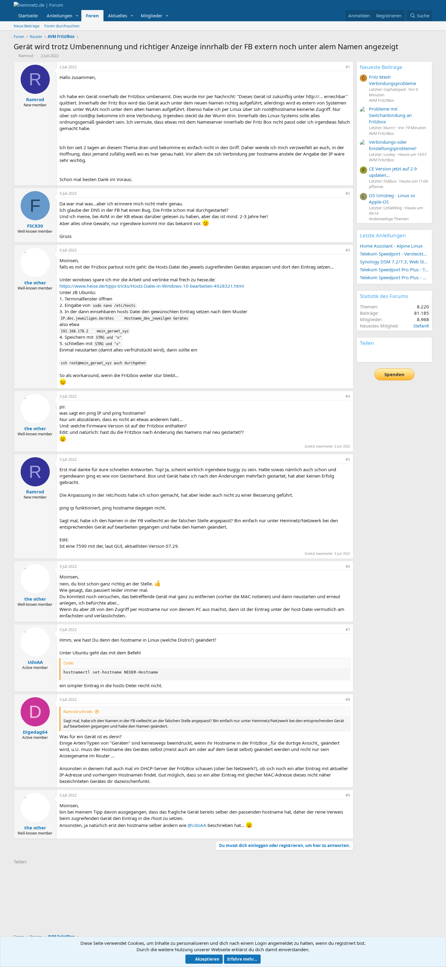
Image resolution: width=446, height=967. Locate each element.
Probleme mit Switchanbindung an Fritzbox (390, 115)
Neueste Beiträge (381, 66)
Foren (92, 15)
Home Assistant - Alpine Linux (391, 246)
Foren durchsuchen (61, 26)
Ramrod (26, 55)
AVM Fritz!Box (381, 100)
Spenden (394, 374)
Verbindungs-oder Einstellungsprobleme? (393, 145)
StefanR (421, 326)
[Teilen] (339, 67)
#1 (348, 67)
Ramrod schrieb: (78, 711)
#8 (348, 699)
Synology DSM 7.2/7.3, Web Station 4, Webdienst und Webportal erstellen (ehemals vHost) (394, 262)
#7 (348, 629)
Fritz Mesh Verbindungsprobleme (392, 80)
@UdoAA (197, 825)
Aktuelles (117, 15)
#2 (348, 193)
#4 (348, 396)
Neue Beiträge (26, 26)
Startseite (28, 15)
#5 (348, 459)
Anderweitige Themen (389, 218)
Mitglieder (151, 15)
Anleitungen (59, 15)
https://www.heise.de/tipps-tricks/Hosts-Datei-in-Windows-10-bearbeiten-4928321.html (151, 286)
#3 (348, 250)
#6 (348, 566)
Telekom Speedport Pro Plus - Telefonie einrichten (394, 269)
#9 (348, 795)
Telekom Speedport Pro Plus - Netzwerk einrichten (394, 277)
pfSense (376, 186)
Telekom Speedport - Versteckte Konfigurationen (394, 254)
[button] (77, 15)
